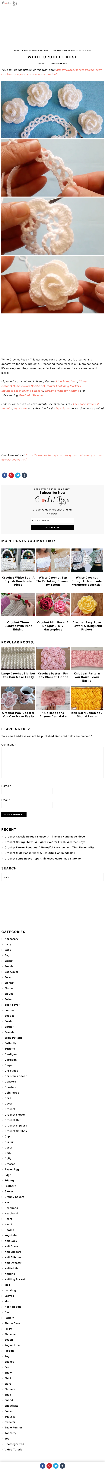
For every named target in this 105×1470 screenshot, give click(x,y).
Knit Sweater (13, 1262)
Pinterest (93, 404)
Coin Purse (12, 1092)
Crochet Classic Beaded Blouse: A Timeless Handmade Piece (45, 836)
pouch (9, 1339)
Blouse (9, 988)
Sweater (10, 1422)
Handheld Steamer (31, 395)
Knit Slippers (13, 1251)
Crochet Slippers (16, 1125)
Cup (7, 1136)
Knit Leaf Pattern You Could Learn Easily (87, 677)
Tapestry (10, 1433)
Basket (9, 960)
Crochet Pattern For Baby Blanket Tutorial (53, 675)
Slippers (10, 1389)
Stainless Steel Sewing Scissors (22, 390)
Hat (7, 1202)
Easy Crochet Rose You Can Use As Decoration (52, 50)
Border (9, 1021)
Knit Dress (11, 1246)
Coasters (10, 1081)
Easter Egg (12, 1169)
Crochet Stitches (16, 1131)
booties (9, 1010)
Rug (7, 1356)
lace (7, 1284)
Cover (9, 1103)
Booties (9, 1015)
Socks (9, 1411)
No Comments (59, 63)
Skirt (8, 1383)
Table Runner (13, 1427)
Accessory (12, 939)
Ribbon (9, 1350)
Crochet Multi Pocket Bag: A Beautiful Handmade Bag (40, 853)
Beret (8, 977)
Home (16, 50)
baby (8, 944)
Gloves (9, 1191)
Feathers (10, 1186)
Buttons (10, 1048)
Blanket (9, 982)
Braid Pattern (13, 1037)
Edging (9, 1180)
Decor (9, 1147)
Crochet (25, 50)
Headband (11, 1208)
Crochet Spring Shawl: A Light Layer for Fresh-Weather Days (45, 842)
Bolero (9, 999)
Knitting (10, 1273)
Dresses (10, 1164)
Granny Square (14, 1196)
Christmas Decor (16, 1076)
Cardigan (11, 1054)
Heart (8, 1218)
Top (7, 1438)
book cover (12, 1004)
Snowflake (11, 1405)
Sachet (9, 1361)
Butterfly (10, 1043)
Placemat (11, 1334)
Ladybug (10, 1290)
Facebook (79, 404)
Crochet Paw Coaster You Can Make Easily (18, 714)
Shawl (9, 1372)
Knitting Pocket (15, 1279)
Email (6, 800)
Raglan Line (12, 1345)
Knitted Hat (12, 1268)
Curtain (10, 1142)
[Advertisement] (52, 28)
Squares (10, 1416)
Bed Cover (11, 971)
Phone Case (12, 1323)
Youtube (6, 408)
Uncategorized (14, 1444)
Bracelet (10, 1032)
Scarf (8, 1367)
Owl (7, 1312)
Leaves (9, 1295)
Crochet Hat (13, 1120)
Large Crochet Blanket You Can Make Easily (18, 675)
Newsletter (63, 408)
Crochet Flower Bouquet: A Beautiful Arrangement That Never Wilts (49, 847)
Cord (8, 1098)
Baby (8, 949)
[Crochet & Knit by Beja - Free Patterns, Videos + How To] (10, 5)
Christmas (11, 1070)
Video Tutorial (14, 1449)
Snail (8, 1394)
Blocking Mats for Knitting (62, 390)
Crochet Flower (15, 1114)
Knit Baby (11, 1240)
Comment (8, 744)
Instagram (20, 408)
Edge (8, 1175)
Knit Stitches (13, 1257)
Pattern (9, 1317)
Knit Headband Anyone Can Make (53, 714)
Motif (8, 1301)
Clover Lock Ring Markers (64, 386)
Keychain (11, 1235)
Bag (7, 955)
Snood (9, 1400)
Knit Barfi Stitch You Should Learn (86, 714)
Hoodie (9, 1230)
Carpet (9, 1065)
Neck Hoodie (13, 1306)
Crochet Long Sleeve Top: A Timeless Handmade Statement (44, 858)
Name (6, 785)
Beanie (9, 966)
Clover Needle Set (33, 386)
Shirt (8, 1378)
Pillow (8, 1328)
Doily (8, 1153)
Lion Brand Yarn (66, 381)
